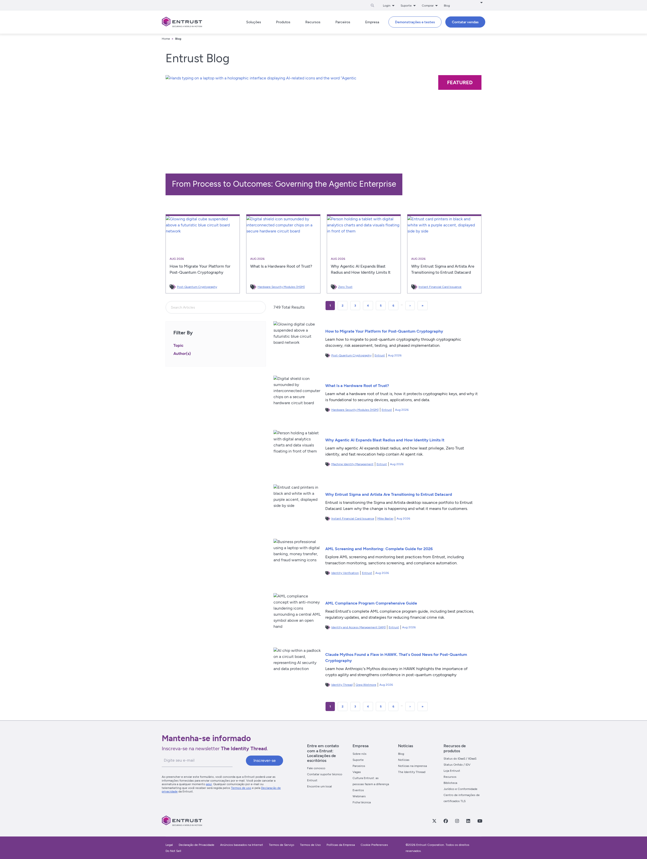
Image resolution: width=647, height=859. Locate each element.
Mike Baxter (385, 518)
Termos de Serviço (281, 845)
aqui (209, 784)
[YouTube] (479, 821)
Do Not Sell (173, 851)
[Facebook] (445, 821)
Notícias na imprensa (412, 766)
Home (166, 38)
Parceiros (359, 766)
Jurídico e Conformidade (460, 789)
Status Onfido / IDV (457, 764)
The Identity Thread (411, 772)
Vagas (357, 772)
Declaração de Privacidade (196, 845)
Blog (447, 5)
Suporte (358, 760)
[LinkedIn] (468, 821)
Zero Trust (345, 287)
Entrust (380, 355)
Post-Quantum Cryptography (197, 287)
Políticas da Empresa (341, 845)
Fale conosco (316, 768)
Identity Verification (345, 573)
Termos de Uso (310, 845)
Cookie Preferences (374, 845)
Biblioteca (450, 783)
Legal (169, 845)
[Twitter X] (434, 821)
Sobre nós (359, 754)
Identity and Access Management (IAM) (358, 627)
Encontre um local (319, 786)
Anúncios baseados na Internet (241, 845)
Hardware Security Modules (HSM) (281, 287)
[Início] (182, 22)
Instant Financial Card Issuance (440, 287)
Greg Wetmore (366, 684)
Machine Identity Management (352, 464)
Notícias (403, 760)
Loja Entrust (452, 770)
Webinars (359, 796)
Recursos (450, 777)
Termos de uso (241, 788)
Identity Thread (342, 684)
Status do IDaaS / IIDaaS (460, 758)
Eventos (358, 790)
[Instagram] (457, 821)
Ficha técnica (362, 802)
